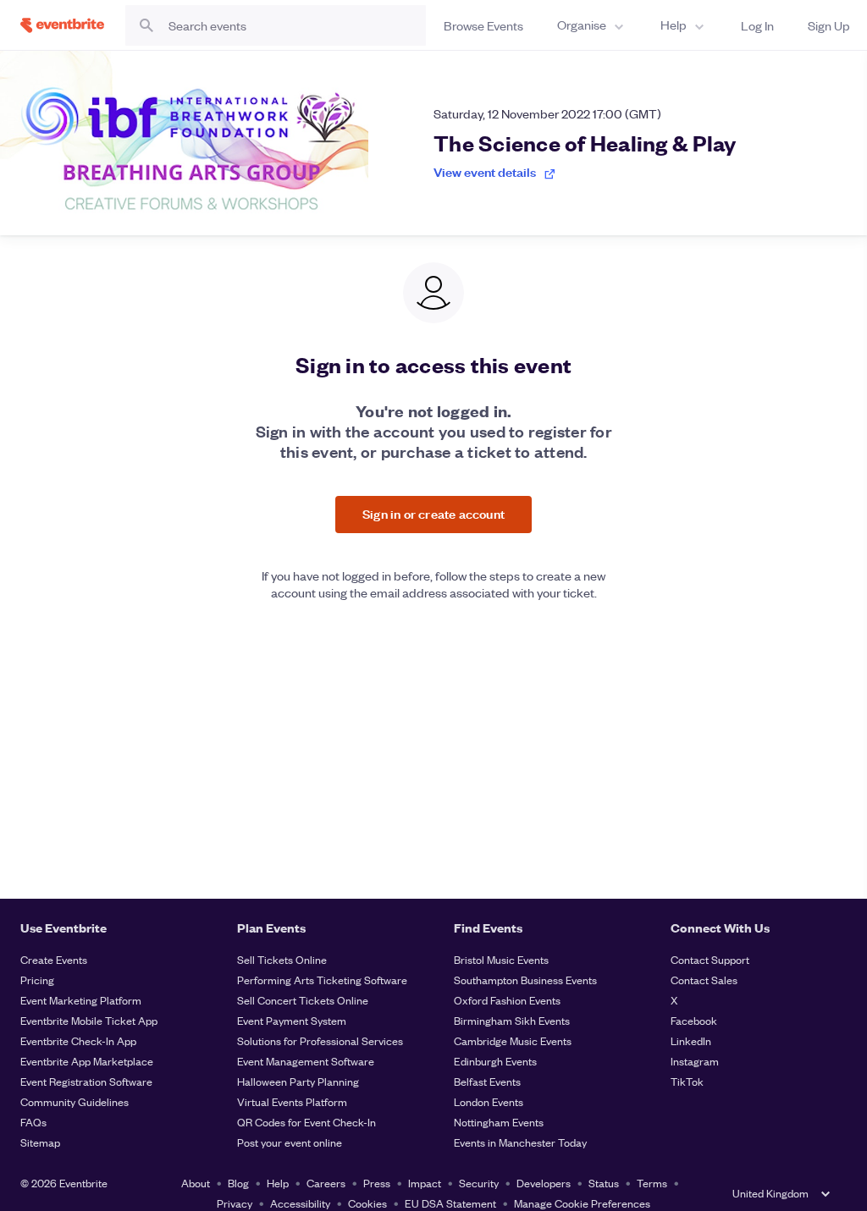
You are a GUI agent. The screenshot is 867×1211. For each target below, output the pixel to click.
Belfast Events (487, 1081)
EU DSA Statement (450, 1203)
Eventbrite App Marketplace (86, 1061)
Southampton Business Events (525, 980)
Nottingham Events (499, 1122)
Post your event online (289, 1142)
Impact (424, 1183)
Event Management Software (305, 1061)
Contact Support (710, 959)
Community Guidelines (74, 1101)
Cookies (367, 1203)
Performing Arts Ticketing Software (322, 980)
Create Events (53, 959)
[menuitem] (591, 25)
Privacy (234, 1203)
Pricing (37, 980)
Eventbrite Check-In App (78, 1040)
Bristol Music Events (501, 959)
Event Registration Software (86, 1081)
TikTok (687, 1081)
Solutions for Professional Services (320, 1040)
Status (603, 1183)
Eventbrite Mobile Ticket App (88, 1020)
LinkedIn (691, 1040)
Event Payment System (291, 1020)
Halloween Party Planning (298, 1081)
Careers (325, 1183)
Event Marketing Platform (80, 1000)
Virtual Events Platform (292, 1101)
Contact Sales (704, 980)
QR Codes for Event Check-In (306, 1122)
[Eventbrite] (62, 25)
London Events (488, 1101)
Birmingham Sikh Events (512, 1020)
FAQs (33, 1122)
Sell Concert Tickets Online (302, 1000)
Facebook (694, 1020)
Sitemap (40, 1142)
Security (479, 1183)
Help (278, 1183)
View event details (485, 171)
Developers (543, 1183)
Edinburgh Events (495, 1061)
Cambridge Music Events (513, 1040)
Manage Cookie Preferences (582, 1203)
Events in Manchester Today (520, 1142)
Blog (238, 1183)
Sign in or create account (433, 513)
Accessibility (300, 1203)
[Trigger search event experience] (275, 25)
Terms (652, 1183)
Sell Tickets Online (282, 959)
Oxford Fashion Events (507, 1000)
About (195, 1183)
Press (376, 1183)
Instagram (695, 1061)
